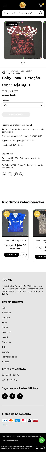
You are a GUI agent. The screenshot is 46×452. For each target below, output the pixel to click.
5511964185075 (12, 375)
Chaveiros (6, 342)
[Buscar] (41, 13)
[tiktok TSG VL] (20, 396)
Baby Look (25, 71)
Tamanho (5, 100)
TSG (3, 347)
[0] (41, 6)
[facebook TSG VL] (12, 396)
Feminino (13, 71)
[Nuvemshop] (10, 441)
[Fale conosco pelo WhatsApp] (42, 440)
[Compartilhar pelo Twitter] (16, 175)
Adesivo (5, 327)
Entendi (40, 448)
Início (4, 71)
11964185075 (11, 380)
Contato (5, 352)
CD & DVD (6, 332)
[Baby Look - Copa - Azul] (23, 255)
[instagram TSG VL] (5, 396)
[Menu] (5, 5)
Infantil (5, 337)
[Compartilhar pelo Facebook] (10, 175)
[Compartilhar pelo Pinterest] (21, 175)
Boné (4, 322)
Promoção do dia (9, 357)
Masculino (6, 313)
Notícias (5, 362)
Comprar (11, 255)
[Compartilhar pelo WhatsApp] (4, 174)
